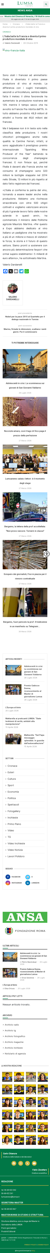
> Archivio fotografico (14, 1036)
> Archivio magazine (13, 1042)
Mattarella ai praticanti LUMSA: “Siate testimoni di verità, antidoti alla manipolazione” (23, 721)
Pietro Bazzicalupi (29, 962)
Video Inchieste (16, 843)
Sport (11, 785)
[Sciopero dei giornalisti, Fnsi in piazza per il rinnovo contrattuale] (25, 554)
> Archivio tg (9, 1030)
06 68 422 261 (7, 1193)
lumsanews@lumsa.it (10, 1197)
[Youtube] (34, 1163)
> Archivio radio (11, 1024)
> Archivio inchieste (13, 1047)
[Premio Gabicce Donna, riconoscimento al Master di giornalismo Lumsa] (13, 689)
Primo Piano (14, 824)
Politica (12, 798)
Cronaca (16, 24)
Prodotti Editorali (8, 1231)
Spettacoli (13, 804)
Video (11, 830)
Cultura (12, 778)
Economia (13, 791)
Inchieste (13, 817)
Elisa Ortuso (10, 988)
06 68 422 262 (10, 1190)
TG (9, 837)
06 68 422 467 (10, 1209)
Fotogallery (14, 811)
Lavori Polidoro (16, 856)
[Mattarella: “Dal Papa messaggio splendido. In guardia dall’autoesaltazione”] (13, 739)
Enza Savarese (28, 978)
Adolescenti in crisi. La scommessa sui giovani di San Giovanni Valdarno (33, 670)
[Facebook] (13, 1163)
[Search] (46, 4)
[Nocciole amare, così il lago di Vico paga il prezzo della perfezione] (25, 411)
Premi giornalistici (8, 1228)
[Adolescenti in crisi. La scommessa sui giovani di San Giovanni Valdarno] (25, 363)
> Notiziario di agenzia (14, 1053)
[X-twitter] (27, 1163)
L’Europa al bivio (13, 707)
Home (5, 24)
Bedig (33, 1250)
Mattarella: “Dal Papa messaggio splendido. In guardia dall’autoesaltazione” (34, 739)
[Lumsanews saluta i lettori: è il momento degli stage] (25, 459)
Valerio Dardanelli (12, 43)
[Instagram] (20, 1163)
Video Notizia (15, 850)
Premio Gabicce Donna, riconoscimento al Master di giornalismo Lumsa (33, 691)
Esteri (11, 772)
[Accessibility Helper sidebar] (47, 554)
